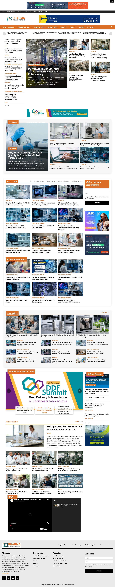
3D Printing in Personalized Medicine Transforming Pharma (68, 204)
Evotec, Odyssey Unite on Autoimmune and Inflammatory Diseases (68, 227)
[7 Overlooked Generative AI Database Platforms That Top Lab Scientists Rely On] (64, 155)
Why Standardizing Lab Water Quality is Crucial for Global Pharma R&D (17, 32)
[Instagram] (8, 578)
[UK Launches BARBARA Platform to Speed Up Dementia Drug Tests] (18, 481)
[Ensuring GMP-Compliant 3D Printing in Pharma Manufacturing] (18, 192)
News (6, 102)
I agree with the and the (97, 197)
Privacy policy (90, 198)
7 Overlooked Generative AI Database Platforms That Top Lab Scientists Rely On (94, 32)
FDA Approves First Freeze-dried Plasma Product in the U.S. (64, 428)
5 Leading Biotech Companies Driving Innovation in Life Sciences (22, 336)
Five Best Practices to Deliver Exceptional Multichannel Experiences (94, 405)
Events (81, 27)
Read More (5, 573)
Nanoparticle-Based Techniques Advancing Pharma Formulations (94, 168)
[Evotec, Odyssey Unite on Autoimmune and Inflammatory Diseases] (70, 215)
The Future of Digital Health (94, 397)
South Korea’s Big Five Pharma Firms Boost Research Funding (13, 41)
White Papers (11, 11)
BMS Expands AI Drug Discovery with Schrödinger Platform (18, 251)
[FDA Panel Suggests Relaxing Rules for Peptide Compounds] (44, 458)
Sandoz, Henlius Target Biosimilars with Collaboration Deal (43, 278)
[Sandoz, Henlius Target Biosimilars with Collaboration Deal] (44, 266)
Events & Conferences (24, 11)
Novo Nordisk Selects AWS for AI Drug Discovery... (43, 227)
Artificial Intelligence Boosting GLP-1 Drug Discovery (77, 56)
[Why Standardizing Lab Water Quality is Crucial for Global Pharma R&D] (27, 147)
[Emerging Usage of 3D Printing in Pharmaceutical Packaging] (57, 324)
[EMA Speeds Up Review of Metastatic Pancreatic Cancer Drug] (44, 481)
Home (3, 11)
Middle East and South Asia (13, 64)
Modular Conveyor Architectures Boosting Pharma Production (76, 78)
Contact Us (48, 11)
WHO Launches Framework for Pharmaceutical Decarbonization (11, 97)
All (30, 181)
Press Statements (37, 65)
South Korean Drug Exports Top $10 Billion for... (70, 493)
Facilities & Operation (77, 181)
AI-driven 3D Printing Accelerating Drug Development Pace (43, 204)
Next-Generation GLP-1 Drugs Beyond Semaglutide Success (96, 360)
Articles (11, 27)
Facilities (63, 27)
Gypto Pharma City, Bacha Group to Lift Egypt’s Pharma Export (14, 87)
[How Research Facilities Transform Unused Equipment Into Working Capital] (94, 131)
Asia (6, 46)
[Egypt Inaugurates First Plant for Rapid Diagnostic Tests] (18, 458)
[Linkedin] (13, 578)
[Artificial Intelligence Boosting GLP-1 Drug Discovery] (79, 44)
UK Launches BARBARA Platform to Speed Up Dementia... (17, 493)
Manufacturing (39, 27)
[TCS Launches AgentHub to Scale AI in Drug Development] (70, 266)
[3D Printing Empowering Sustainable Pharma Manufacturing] (92, 324)
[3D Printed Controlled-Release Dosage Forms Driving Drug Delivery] (11, 343)
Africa (7, 55)
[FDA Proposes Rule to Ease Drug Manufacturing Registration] (70, 458)
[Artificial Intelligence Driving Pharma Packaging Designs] (100, 67)
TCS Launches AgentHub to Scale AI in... (70, 278)
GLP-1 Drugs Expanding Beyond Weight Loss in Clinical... (69, 251)
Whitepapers (90, 385)
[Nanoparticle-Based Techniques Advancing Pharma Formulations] (94, 155)
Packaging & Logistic (63, 181)
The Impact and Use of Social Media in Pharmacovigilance (97, 415)
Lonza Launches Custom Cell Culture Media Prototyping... (18, 278)
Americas (7, 82)
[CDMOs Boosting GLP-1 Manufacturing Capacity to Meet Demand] (46, 360)
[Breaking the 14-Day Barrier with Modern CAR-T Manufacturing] (100, 44)
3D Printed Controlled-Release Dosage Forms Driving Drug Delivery (26, 344)
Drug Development (24, 27)
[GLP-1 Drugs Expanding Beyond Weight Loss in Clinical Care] (70, 240)
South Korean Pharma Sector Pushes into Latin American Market (14, 78)
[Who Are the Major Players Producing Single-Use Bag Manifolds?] (64, 131)
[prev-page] (4, 33)
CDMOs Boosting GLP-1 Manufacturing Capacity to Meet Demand (62, 361)
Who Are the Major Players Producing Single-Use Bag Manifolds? (44, 32)
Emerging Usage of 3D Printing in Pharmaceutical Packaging (57, 336)
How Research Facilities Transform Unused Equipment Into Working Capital (69, 32)
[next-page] (110, 33)
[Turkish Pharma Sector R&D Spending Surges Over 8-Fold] (18, 215)
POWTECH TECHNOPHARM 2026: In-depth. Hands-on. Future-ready (43, 71)
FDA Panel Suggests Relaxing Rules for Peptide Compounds (44, 470)
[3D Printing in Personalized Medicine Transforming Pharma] (70, 192)
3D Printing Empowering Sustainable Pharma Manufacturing (91, 336)
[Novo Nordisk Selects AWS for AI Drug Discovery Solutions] (44, 215)
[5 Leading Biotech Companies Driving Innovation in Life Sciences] (22, 324)
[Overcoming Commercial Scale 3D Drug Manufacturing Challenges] (46, 343)
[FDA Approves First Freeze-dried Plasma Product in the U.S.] (25, 436)
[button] (111, 27)
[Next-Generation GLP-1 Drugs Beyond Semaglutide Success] (81, 360)
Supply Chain (52, 27)
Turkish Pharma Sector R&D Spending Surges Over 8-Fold (13, 69)
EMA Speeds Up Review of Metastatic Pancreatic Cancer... (42, 493)
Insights (72, 27)
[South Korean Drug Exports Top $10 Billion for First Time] (70, 481)
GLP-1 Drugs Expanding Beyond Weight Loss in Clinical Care (26, 360)
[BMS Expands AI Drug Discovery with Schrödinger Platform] (18, 240)
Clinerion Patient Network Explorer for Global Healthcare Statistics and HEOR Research (97, 391)
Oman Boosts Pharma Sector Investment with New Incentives (13, 59)
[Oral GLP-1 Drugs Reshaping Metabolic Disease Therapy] (44, 240)
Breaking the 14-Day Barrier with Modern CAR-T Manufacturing (99, 56)
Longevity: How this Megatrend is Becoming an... (43, 301)
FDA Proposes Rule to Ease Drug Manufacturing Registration (69, 470)
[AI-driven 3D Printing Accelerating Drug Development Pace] (44, 192)
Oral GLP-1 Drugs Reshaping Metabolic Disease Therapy (41, 251)
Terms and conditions (101, 197)
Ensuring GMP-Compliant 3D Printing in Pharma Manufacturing (18, 204)
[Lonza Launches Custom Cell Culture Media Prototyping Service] (18, 266)
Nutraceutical (37, 11)
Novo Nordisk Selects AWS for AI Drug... (17, 301)
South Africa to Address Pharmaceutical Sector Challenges (13, 50)
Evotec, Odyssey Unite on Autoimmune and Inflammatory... (69, 301)
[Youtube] (17, 578)
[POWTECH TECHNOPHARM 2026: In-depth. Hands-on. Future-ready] (46, 63)
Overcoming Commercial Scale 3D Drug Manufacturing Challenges (62, 343)
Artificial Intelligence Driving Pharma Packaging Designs (99, 78)
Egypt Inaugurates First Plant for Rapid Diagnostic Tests (17, 470)
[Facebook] (4, 578)
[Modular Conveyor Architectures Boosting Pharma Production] (79, 65)
